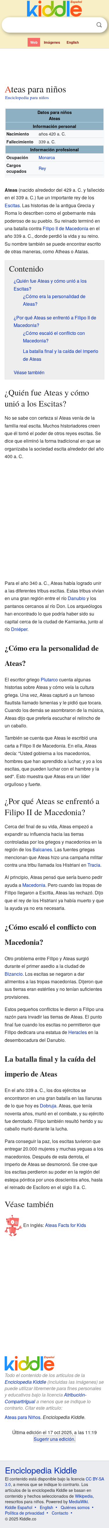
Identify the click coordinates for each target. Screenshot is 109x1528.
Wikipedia (84, 1496)
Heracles (77, 1032)
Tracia (93, 864)
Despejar (87, 25)
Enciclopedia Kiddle (25, 1381)
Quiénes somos (75, 1507)
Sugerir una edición (54, 1439)
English (73, 42)
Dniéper (19, 629)
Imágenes (52, 42)
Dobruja (48, 1105)
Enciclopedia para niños (27, 97)
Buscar (99, 24)
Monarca (47, 157)
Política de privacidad (24, 1513)
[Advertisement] (54, 65)
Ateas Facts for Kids (65, 1225)
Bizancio (14, 973)
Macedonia (33, 885)
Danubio (76, 598)
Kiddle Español (18, 1507)
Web (33, 42)
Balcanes (42, 849)
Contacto (60, 1513)
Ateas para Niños (22, 1417)
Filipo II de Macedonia (65, 228)
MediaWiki (78, 1501)
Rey (42, 168)
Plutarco (49, 679)
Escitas (12, 205)
